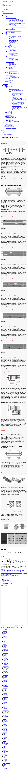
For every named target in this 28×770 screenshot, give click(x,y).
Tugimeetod (14, 97)
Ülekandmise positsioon (17, 104)
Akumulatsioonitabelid (14, 77)
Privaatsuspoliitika (5, 575)
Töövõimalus (9, 119)
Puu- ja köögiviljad (13, 40)
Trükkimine (9, 72)
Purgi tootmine (9, 75)
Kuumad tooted (21, 567)
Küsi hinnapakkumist (11, 128)
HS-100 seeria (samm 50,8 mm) (19, 25)
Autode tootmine (13, 47)
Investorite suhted (10, 120)
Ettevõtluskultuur (10, 116)
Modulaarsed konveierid (16, 573)
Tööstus (5, 33)
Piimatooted (12, 42)
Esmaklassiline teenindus (17, 90)
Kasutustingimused (14, 575)
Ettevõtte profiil (9, 86)
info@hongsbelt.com (8, 13)
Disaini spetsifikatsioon (17, 93)
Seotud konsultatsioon (14, 121)
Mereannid (11, 38)
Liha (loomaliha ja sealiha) (15, 36)
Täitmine (11, 68)
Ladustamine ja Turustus (14, 60)
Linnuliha (11, 37)
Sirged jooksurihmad (14, 19)
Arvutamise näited (16, 109)
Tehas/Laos (8, 115)
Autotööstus (9, 46)
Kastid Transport (13, 71)
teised (7, 81)
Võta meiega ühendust (8, 126)
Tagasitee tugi (15, 100)
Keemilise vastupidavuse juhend (19, 107)
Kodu (4, 15)
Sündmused (9, 125)
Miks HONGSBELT (11, 117)
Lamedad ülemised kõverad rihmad (17, 21)
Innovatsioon (9, 112)
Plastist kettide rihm (10, 29)
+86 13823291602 (7, 5)
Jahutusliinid (12, 63)
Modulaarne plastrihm (11, 18)
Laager (13, 95)
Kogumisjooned (12, 64)
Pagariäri (11, 43)
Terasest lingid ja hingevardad (19, 99)
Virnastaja (11, 54)
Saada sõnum (4, 585)
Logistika (8, 56)
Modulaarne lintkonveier (12, 571)
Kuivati (11, 80)
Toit (7, 34)
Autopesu (11, 49)
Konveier (5, 84)
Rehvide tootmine (10, 62)
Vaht (10, 82)
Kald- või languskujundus (18, 102)
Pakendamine (9, 67)
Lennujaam (11, 58)
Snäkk (10, 45)
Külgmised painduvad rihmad (16, 20)
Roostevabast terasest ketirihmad (13, 31)
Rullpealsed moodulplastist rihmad (17, 23)
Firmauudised (9, 124)
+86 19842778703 (7, 9)
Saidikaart (3, 569)
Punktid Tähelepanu (16, 106)
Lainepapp (8, 51)
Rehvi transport (12, 65)
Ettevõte (5, 85)
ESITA (2, 556)
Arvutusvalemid (15, 108)
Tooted (5, 16)
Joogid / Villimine (13, 41)
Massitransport (12, 76)
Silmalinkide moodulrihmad (7, 570)
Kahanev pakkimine (13, 69)
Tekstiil (8, 78)
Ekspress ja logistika (13, 59)
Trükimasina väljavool (14, 73)
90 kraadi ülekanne (13, 55)
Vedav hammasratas (16, 94)
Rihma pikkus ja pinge (17, 98)
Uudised (5, 122)
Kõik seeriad (12, 24)
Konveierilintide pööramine (18, 103)
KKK (10, 111)
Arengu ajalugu (9, 113)
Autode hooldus (12, 50)
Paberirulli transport (13, 53)
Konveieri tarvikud (10, 32)
